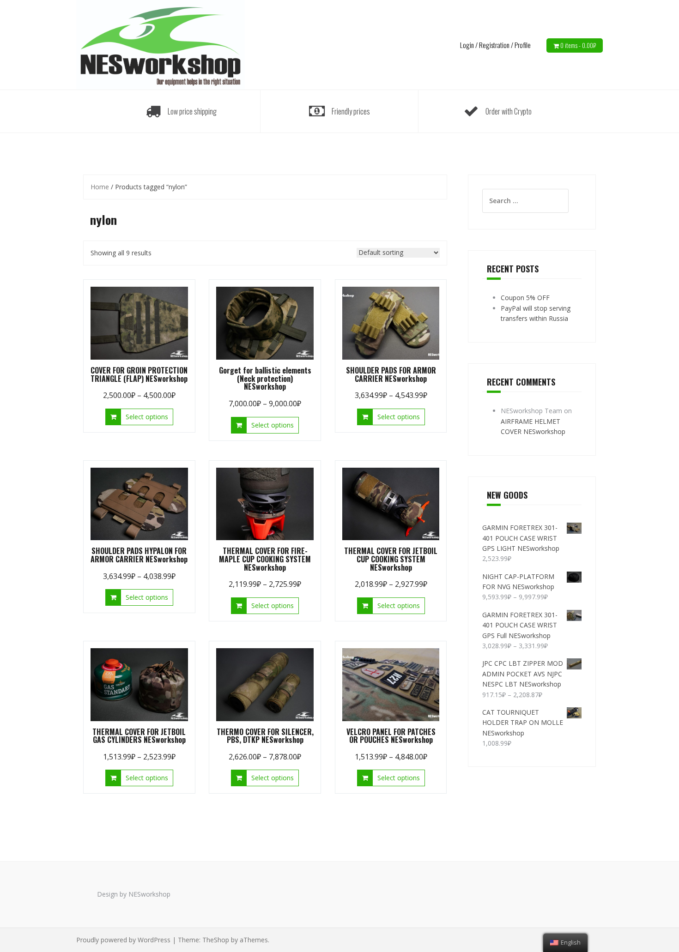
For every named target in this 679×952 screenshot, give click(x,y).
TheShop (215, 939)
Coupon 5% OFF (525, 297)
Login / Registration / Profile (495, 45)
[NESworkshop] (160, 44)
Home (100, 186)
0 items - (578, 45)
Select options (147, 416)
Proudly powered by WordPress (123, 939)
